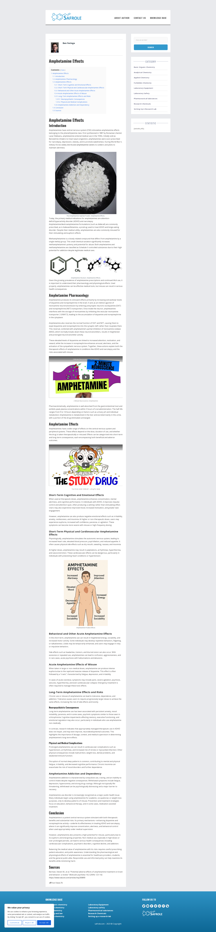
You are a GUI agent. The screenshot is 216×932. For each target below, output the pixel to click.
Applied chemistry (141, 77)
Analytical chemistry (142, 72)
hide (62, 70)
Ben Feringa (69, 43)
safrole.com (100, 924)
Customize (14, 923)
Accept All (44, 923)
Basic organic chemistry (144, 67)
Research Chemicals (142, 104)
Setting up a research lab (145, 109)
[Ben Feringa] (54, 47)
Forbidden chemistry (143, 83)
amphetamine (82, 145)
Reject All (29, 923)
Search (151, 47)
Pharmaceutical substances (146, 98)
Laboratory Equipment (143, 88)
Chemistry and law (54, 913)
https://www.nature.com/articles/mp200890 (67, 877)
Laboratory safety (142, 93)
